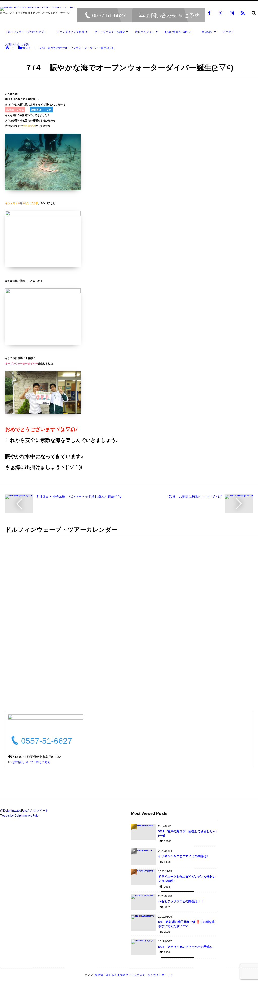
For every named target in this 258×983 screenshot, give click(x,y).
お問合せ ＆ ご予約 (17, 44)
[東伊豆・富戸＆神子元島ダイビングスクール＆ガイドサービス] (37, 9)
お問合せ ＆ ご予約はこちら (32, 762)
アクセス (228, 31)
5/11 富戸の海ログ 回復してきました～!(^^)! (187, 833)
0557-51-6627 (109, 15)
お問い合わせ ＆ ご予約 (173, 15)
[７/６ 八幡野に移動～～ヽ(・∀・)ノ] (239, 496)
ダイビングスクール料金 (109, 31)
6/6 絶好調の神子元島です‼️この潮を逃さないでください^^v (186, 924)
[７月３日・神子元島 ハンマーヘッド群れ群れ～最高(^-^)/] (19, 496)
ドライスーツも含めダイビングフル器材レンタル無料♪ (187, 879)
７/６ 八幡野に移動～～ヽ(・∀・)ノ (195, 496)
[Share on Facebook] (209, 13)
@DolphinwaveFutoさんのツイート (24, 810)
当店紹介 (207, 31)
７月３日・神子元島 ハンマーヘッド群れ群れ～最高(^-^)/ (78, 496)
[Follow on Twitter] (220, 13)
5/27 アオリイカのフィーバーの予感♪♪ (185, 947)
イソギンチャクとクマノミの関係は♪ (183, 856)
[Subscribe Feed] (242, 13)
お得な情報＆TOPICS (178, 31)
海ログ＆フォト (144, 31)
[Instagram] (231, 13)
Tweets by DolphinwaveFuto (19, 815)
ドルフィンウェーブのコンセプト (26, 31)
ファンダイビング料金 (70, 31)
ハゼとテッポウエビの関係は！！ (181, 901)
